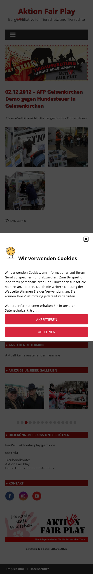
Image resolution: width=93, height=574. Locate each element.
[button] (86, 239)
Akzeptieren (46, 319)
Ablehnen (46, 332)
